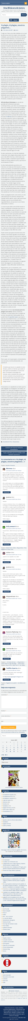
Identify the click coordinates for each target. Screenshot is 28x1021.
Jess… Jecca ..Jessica (8, 916)
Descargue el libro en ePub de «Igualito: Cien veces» (13, 850)
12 (3, 747)
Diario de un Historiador (9, 945)
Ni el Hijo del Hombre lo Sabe (10, 924)
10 (21, 746)
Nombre (3, 710)
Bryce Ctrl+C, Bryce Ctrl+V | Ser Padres (15, 665)
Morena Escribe (7, 922)
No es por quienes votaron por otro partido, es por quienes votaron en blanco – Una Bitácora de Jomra (15, 885)
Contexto (5, 978)
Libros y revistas (7, 825)
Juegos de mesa (7, 823)
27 (6, 751)
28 (10, 751)
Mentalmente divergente (9, 920)
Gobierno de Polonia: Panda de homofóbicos (14, 448)
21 (10, 749)
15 (13, 747)
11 (25, 746)
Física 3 (5, 912)
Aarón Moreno (6, 879)
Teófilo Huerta (11, 668)
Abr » (6, 755)
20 (6, 749)
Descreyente (6, 943)
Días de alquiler (6, 911)
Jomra (16, 30)
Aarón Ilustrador (7, 975)
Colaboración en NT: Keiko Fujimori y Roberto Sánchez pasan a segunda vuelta (14, 880)
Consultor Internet (7, 940)
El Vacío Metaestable (8, 947)
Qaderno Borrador (7, 927)
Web (2, 721)
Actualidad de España (8, 794)
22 (13, 749)
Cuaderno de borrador (8, 941)
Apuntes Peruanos (10, 465)
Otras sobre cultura (7, 809)
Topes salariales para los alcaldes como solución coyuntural (14, 453)
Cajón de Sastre (7, 800)
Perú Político (6, 925)
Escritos (5, 804)
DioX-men (5, 980)
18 (25, 747)
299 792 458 (6, 909)
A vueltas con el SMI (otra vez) (10, 861)
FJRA (4, 982)
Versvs (4, 951)
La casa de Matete (7, 918)
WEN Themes (15, 1019)
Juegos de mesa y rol (8, 807)
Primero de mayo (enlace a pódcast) (12, 870)
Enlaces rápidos (6, 3)
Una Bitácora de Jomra (14, 8)
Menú (15, 20)
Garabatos (5, 806)
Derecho (5, 802)
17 (21, 747)
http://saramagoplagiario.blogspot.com (14, 676)
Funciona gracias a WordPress (10, 1017)
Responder (7, 492)
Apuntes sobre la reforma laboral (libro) (12, 820)
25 (25, 749)
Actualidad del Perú (7, 441)
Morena (9, 468)
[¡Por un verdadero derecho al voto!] (7, 966)
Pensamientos (16, 441)
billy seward (11, 526)
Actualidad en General (8, 798)
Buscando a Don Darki (8, 977)
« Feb (2, 755)
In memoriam (6, 860)
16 (17, 747)
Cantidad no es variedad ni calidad (16, 887)
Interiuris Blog (6, 949)
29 (13, 751)
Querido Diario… (7, 929)
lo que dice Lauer (13, 317)
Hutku (4, 914)
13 (6, 747)
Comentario (4, 694)
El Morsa (8, 116)
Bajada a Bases (7, 938)
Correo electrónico (6, 716)
